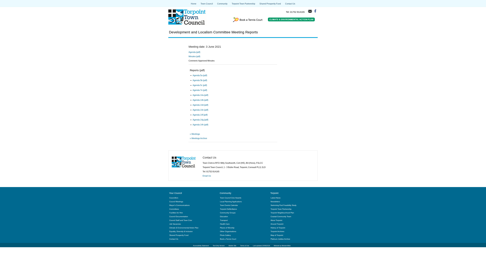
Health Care (225, 224)
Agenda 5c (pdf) (200, 85)
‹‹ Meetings (195, 134)
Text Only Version (219, 246)
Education (224, 216)
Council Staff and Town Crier (180, 220)
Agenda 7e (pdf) (200, 90)
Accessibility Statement (201, 246)
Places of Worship (227, 228)
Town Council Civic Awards (230, 198)
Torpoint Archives (277, 231)
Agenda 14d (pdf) (200, 105)
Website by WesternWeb (282, 246)
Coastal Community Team (281, 216)
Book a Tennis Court (228, 239)
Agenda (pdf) (194, 52)
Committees (174, 209)
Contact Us (290, 4)
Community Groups (228, 213)
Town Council (207, 4)
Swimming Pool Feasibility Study (283, 205)
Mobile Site (232, 246)
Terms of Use (244, 246)
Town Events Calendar (229, 205)
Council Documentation (178, 216)
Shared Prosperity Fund (270, 4)
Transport (224, 220)
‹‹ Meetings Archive (198, 138)
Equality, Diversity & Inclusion (181, 231)
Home (193, 4)
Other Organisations (228, 231)
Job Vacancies (175, 224)
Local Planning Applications (231, 202)
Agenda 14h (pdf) (200, 125)
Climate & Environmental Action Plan (183, 228)
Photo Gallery (225, 235)
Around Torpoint (277, 224)
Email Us (207, 176)
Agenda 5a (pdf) (200, 75)
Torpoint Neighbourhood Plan (282, 213)
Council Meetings (176, 202)
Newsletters (275, 202)
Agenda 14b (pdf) (200, 100)
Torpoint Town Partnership (243, 4)
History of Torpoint (278, 228)
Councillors (173, 198)
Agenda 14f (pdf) (200, 115)
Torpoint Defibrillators (228, 209)
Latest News (275, 198)
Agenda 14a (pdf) (200, 95)
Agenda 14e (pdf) (200, 110)
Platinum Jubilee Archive (280, 239)
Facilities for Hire (176, 213)
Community (222, 4)
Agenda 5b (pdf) (200, 80)
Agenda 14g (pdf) (200, 120)
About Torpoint (276, 220)
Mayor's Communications (179, 205)
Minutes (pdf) (194, 56)
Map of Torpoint (277, 235)
